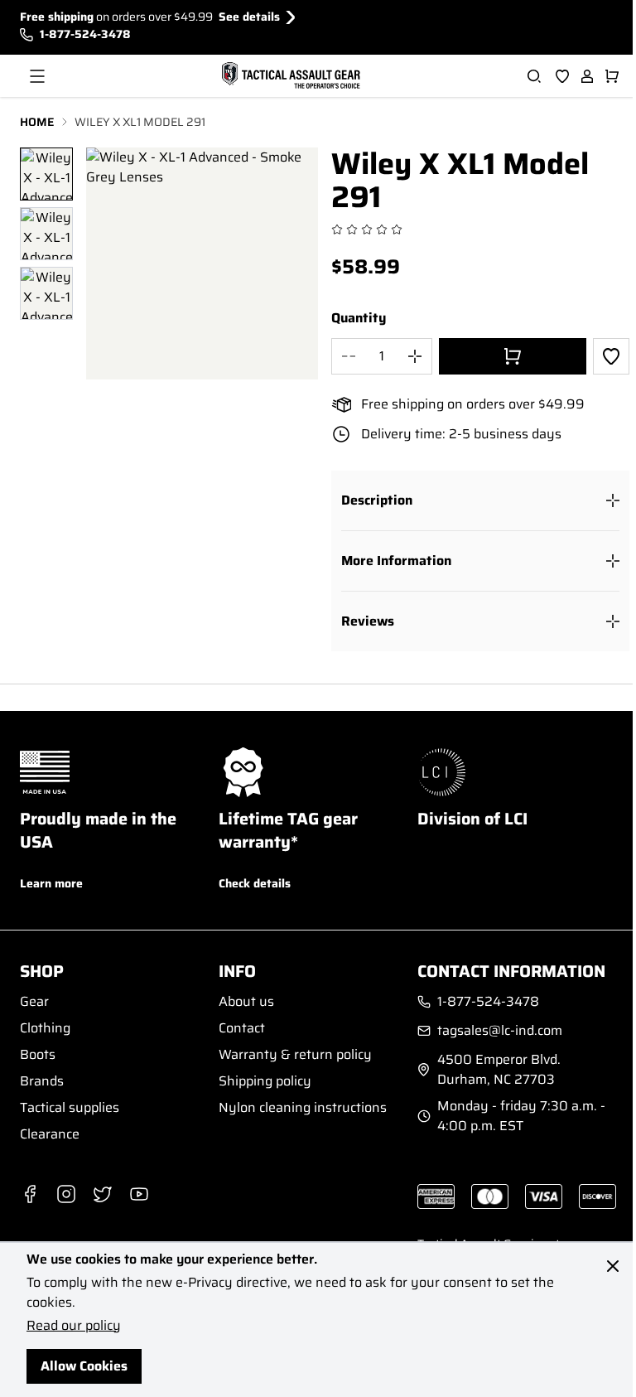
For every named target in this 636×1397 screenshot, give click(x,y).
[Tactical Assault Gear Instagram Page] (66, 1194)
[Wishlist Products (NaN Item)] (562, 76)
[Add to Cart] (512, 356)
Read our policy (73, 1325)
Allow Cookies (84, 1366)
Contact (242, 1028)
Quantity (358, 318)
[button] (480, 500)
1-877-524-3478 (85, 34)
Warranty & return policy (295, 1054)
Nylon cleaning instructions (303, 1107)
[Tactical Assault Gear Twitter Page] (103, 1194)
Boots (37, 1054)
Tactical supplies (69, 1107)
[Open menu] (37, 76)
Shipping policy (265, 1081)
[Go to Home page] (289, 76)
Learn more (51, 883)
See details (249, 17)
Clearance (50, 1134)
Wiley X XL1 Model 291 (140, 122)
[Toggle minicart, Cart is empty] (612, 76)
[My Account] (587, 76)
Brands (42, 1081)
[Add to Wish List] (611, 356)
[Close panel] (613, 1266)
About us (246, 1001)
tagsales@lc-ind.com (499, 1031)
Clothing (45, 1028)
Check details (255, 883)
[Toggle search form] (534, 76)
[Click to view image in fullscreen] (202, 263)
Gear (34, 1001)
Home (37, 122)
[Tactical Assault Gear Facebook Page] (30, 1194)
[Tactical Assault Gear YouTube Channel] (139, 1194)
